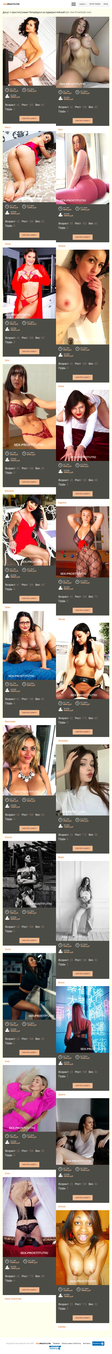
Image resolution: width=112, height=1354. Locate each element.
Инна (8, 243)
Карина (62, 502)
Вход (106, 4)
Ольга (8, 837)
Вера (61, 857)
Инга (7, 127)
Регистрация (94, 4)
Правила (56, 1343)
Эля (60, 129)
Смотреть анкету (29, 118)
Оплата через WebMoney (71, 1343)
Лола (8, 949)
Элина (61, 245)
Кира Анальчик (13, 1298)
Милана (9, 490)
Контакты (86, 1343)
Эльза (61, 619)
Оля (7, 1061)
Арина (61, 1094)
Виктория (10, 721)
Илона (61, 1206)
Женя (61, 982)
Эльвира (63, 740)
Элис (8, 607)
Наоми (62, 1326)
